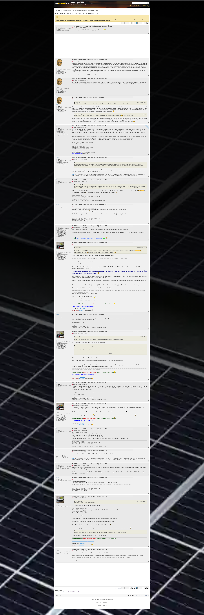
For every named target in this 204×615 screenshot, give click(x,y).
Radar (57, 179)
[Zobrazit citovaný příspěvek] (81, 102)
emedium (58, 25)
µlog (148, 6)
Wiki (144, 6)
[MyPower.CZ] (62, 3)
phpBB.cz (105, 602)
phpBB (98, 599)
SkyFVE (73, 174)
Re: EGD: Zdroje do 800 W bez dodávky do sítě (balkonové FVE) (92, 26)
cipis (57, 125)
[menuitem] (76, 10)
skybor (57, 157)
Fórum (131, 6)
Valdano (58, 66)
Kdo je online (58, 590)
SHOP (135, 6)
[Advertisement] (102, 46)
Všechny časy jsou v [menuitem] (142, 595)
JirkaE (77, 102)
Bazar (139, 6)
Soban (57, 225)
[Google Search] (148, 3)
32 (145, 23)
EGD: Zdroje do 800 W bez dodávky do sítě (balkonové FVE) (76, 13)
